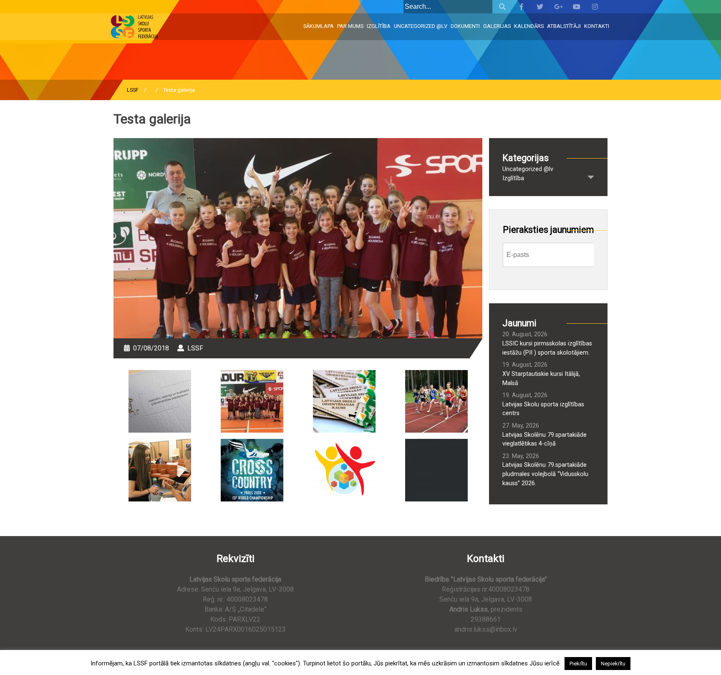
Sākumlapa (318, 26)
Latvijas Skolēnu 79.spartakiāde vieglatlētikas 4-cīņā (544, 439)
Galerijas (497, 26)
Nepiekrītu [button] (613, 663)
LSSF (133, 90)
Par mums (350, 26)
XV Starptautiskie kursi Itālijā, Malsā (541, 378)
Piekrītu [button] (578, 663)
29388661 (486, 619)
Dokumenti (465, 26)
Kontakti (596, 26)
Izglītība (379, 26)
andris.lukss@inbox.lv (485, 629)
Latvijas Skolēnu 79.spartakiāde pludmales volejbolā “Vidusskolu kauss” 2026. (545, 473)
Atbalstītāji (564, 26)
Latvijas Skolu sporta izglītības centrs (543, 409)
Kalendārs (529, 26)
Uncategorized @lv (420, 26)
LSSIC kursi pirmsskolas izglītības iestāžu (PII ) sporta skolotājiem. (547, 348)
